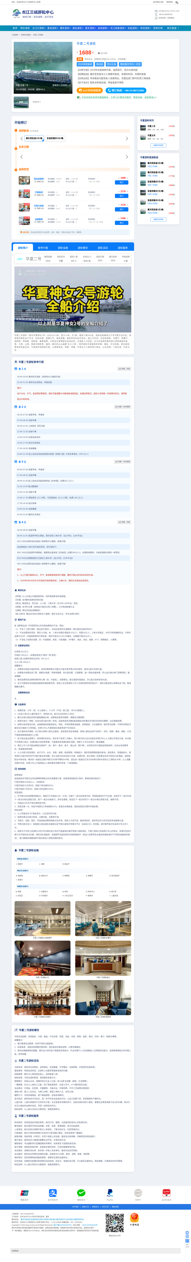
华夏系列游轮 (26, 35)
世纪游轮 (145, 28)
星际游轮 (77, 28)
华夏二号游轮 (38, 35)
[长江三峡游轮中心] (33, 20)
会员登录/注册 (158, 2)
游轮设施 (63, 248)
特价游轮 (25, 28)
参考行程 (43, 248)
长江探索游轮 (117, 28)
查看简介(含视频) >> (61, 85)
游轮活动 (103, 248)
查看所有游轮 (158, 145)
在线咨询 (162, 18)
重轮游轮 (64, 28)
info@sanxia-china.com (169, 11)
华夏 (61, 261)
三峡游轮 (15, 35)
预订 (122, 182)
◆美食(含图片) (22, 859)
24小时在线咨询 (90, 90)
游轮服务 (123, 248)
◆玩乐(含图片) (22, 871)
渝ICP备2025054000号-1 (62, 1225)
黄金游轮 (52, 28)
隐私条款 (115, 1207)
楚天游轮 (90, 28)
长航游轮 (132, 28)
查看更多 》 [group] (37, 102)
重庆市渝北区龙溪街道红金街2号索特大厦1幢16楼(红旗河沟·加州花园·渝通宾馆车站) (52, 1219)
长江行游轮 (38, 28)
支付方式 (105, 1207)
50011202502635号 (90, 1225)
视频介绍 (39, 180)
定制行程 (158, 28)
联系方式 (85, 1207)
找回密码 (169, 2)
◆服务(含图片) (22, 886)
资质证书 (95, 1207)
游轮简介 (23, 248)
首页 (15, 28)
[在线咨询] (187, 1234)
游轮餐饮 (83, 248)
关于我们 (75, 1207)
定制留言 (171, 18)
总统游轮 (102, 28)
